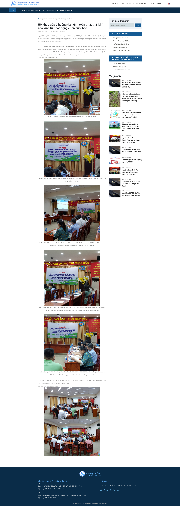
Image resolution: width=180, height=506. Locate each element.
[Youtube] (101, 490)
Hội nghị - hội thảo (66, 19)
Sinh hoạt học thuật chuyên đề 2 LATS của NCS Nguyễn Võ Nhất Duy (131, 85)
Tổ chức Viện (121, 485)
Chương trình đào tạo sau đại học (33, 10)
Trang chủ (115, 3)
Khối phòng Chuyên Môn (121, 44)
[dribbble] (111, 490)
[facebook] (105, 490)
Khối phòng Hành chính (121, 38)
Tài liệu (152, 3)
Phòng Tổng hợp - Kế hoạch (122, 41)
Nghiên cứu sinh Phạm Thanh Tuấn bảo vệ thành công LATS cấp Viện (131, 140)
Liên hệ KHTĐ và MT (119, 63)
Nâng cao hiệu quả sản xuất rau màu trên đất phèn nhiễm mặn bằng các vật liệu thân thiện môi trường (132, 97)
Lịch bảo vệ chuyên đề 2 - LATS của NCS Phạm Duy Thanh (131, 184)
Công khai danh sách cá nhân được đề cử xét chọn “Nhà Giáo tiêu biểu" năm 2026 (131, 127)
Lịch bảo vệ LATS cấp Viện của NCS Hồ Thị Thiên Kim (131, 194)
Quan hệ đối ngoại (53, 19)
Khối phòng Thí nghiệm (120, 47)
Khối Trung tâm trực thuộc (121, 50)
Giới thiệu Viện (112, 485)
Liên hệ (159, 3)
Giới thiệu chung (141, 3)
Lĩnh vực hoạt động (126, 3)
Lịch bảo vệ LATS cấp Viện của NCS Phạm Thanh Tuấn (131, 151)
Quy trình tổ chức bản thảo (122, 70)
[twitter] (108, 490)
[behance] (115, 490)
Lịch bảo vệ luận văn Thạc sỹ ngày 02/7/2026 (132, 161)
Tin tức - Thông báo (119, 67)
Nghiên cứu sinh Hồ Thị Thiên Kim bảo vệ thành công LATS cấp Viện (130, 172)
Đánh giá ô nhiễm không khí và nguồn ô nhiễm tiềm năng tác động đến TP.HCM (131, 115)
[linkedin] (118, 490)
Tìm (138, 25)
